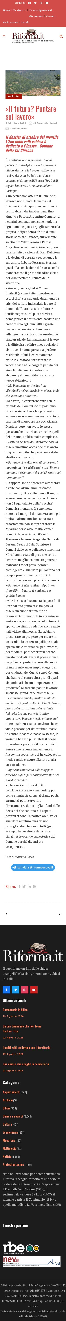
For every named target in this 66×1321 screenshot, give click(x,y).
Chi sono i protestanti (40, 10)
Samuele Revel (47, 123)
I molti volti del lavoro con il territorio (26, 1047)
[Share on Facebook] (20, 886)
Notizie (7, 1156)
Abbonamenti (36, 16)
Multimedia (9, 1148)
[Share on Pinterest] (34, 886)
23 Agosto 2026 (13, 1016)
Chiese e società (13, 1116)
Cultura (7, 1124)
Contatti (50, 16)
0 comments (18, 128)
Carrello (25, 22)
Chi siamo (18, 10)
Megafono (9, 1140)
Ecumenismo (10, 1132)
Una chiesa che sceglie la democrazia (26, 1064)
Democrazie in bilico (15, 1010)
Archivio (8, 1100)
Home (6, 10)
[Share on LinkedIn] (29, 886)
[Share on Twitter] (24, 886)
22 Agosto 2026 (13, 1037)
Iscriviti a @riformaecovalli (35, 867)
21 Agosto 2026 (13, 1070)
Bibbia (6, 1108)
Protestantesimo (13, 1164)
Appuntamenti (11, 1092)
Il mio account (10, 22)
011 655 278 (38, 1290)
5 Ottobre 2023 (16, 123)
